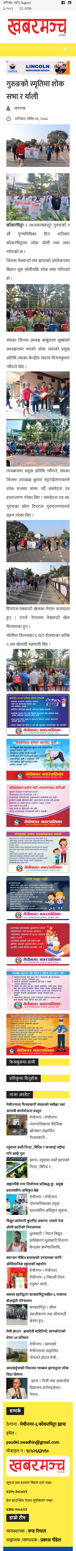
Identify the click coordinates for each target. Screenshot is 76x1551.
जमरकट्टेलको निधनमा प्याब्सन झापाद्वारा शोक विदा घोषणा (37, 1371)
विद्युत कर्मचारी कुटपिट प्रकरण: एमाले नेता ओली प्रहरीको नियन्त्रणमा (34, 1224)
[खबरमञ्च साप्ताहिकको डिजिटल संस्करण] (38, 27)
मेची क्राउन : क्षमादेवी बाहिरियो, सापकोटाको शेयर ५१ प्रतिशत (36, 1334)
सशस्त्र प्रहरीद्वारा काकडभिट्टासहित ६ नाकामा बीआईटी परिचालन (36, 1297)
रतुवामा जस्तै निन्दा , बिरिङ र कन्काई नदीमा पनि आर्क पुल (35, 1150)
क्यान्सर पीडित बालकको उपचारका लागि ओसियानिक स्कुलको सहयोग (33, 1261)
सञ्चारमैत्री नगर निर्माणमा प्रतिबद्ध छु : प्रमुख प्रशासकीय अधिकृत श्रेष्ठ (34, 1187)
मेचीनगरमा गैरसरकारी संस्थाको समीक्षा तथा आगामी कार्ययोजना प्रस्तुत (35, 1108)
